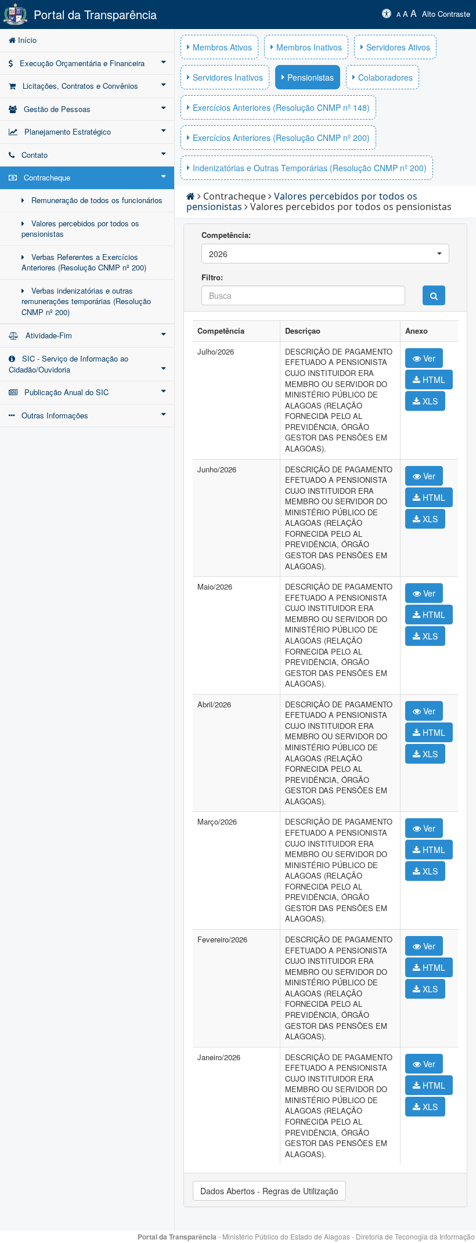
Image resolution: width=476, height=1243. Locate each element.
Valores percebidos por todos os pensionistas (80, 229)
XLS (429, 401)
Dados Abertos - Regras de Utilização (269, 1191)
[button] (325, 253)
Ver (428, 358)
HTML (432, 379)
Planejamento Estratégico (64, 131)
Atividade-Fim (45, 335)
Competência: (226, 235)
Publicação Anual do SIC (63, 392)
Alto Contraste (446, 13)
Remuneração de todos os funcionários (93, 199)
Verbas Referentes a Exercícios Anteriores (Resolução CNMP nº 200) (83, 262)
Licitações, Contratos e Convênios (77, 85)
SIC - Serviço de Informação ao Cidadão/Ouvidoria (68, 364)
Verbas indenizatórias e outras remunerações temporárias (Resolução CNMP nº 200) (86, 301)
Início (26, 39)
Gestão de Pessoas (54, 108)
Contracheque (43, 177)
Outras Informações (51, 415)
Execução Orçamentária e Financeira (79, 62)
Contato (31, 154)
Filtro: (212, 277)
